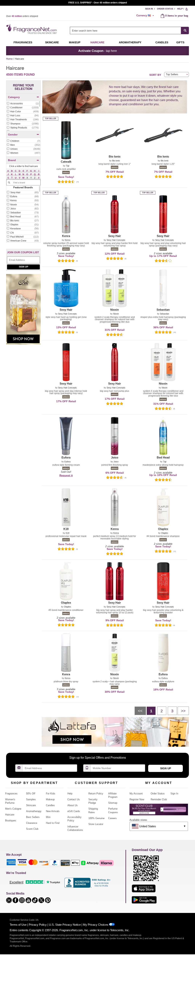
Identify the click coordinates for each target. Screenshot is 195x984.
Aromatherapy (34, 811)
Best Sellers (33, 817)
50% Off (30, 793)
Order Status (165, 9)
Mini (48, 817)
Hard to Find (52, 823)
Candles (50, 805)
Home (9, 58)
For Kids (50, 793)
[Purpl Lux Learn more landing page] (158, 810)
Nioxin (116, 314)
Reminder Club (159, 799)
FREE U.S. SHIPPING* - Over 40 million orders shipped (97, 2)
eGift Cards (73, 811)
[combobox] (129, 30)
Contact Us (73, 799)
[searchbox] (125, 30)
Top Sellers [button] (172, 74)
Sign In (149, 9)
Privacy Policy (38, 924)
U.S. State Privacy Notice (65, 924)
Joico (115, 462)
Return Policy (95, 793)
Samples (31, 799)
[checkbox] (22, 103)
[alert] (145, 15)
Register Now (136, 799)
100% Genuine (96, 818)
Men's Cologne (13, 808)
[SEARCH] (185, 30)
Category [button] (14, 97)
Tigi (67, 166)
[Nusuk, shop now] (23, 311)
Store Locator (95, 824)
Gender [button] (13, 134)
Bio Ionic (116, 161)
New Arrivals (53, 811)
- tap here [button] (97, 51)
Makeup (74, 42)
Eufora (67, 462)
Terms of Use (18, 924)
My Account (136, 793)
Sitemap (112, 802)
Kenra (67, 240)
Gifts (180, 42)
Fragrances (23, 42)
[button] (8, 171)
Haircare (97, 42)
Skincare (52, 42)
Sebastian (164, 314)
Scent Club (32, 828)
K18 (67, 533)
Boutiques (10, 820)
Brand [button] (12, 160)
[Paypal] (55, 862)
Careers (112, 818)
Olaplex (164, 533)
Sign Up (23, 266)
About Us (72, 805)
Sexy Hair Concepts (116, 240)
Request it (66, 475)
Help (180, 9)
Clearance (31, 823)
